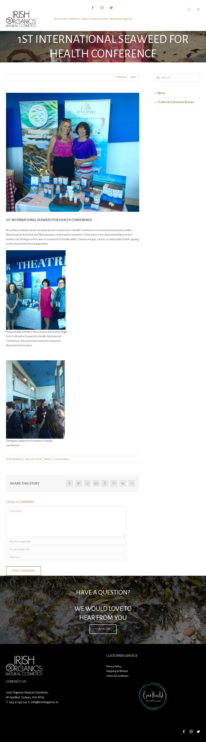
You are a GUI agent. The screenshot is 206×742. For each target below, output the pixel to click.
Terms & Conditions (117, 675)
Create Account (98, 18)
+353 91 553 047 (18, 702)
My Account (61, 18)
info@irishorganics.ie (44, 702)
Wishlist (74, 18)
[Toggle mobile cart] (198, 9)
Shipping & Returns (117, 671)
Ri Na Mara (15, 459)
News (47, 459)
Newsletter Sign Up (120, 18)
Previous (122, 77)
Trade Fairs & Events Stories (176, 102)
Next (133, 77)
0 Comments (61, 459)
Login (84, 18)
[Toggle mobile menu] (189, 9)
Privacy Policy (113, 666)
